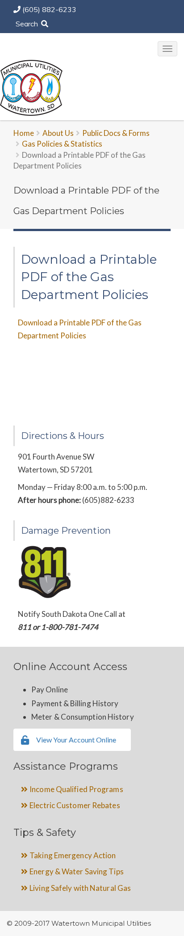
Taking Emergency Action (72, 855)
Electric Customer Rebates (74, 805)
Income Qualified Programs (76, 789)
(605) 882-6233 (49, 9)
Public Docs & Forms (116, 133)
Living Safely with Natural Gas (80, 888)
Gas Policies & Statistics (62, 143)
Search (28, 23)
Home (23, 133)
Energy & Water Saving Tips (76, 871)
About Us (58, 133)
